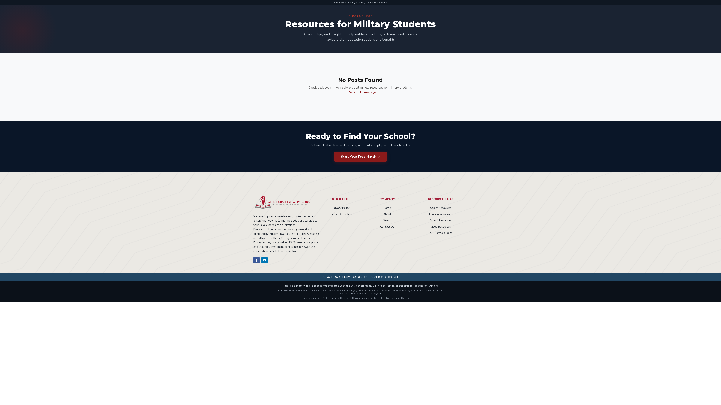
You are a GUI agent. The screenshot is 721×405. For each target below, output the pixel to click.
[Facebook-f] (256, 260)
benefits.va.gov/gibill (372, 293)
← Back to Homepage (360, 92)
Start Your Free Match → (360, 156)
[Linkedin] (264, 260)
